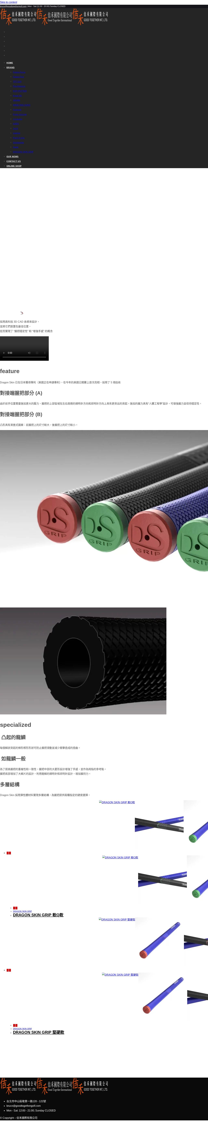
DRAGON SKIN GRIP (22, 911)
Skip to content (8, 2)
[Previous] (7, 853)
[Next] (10, 853)
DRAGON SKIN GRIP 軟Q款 (38, 915)
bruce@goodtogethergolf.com (13, 6)
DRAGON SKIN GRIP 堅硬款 (38, 1032)
